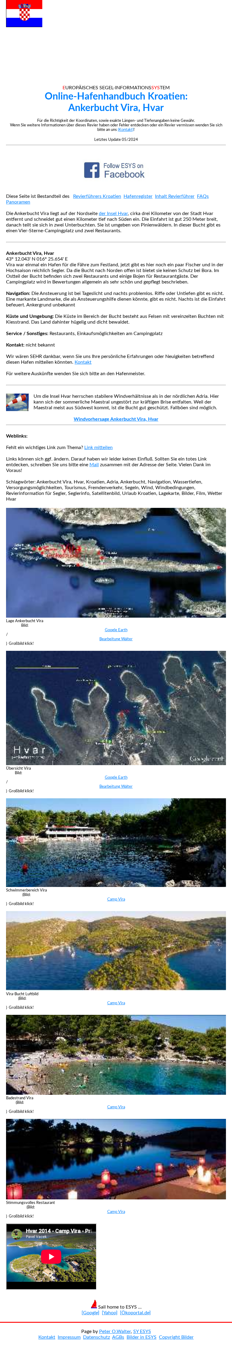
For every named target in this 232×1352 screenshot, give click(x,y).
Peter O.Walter (115, 1331)
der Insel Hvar (113, 213)
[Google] (90, 1312)
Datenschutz (96, 1337)
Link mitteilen (98, 447)
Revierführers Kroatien (97, 196)
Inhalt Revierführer (175, 196)
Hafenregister (138, 196)
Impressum (69, 1337)
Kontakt (83, 362)
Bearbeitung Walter (116, 639)
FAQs (203, 196)
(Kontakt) (126, 129)
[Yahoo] (110, 1312)
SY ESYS (142, 1331)
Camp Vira (116, 899)
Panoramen (18, 202)
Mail (94, 464)
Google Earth (116, 630)
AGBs (118, 1337)
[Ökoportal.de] (135, 1312)
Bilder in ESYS (141, 1337)
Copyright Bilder (176, 1337)
